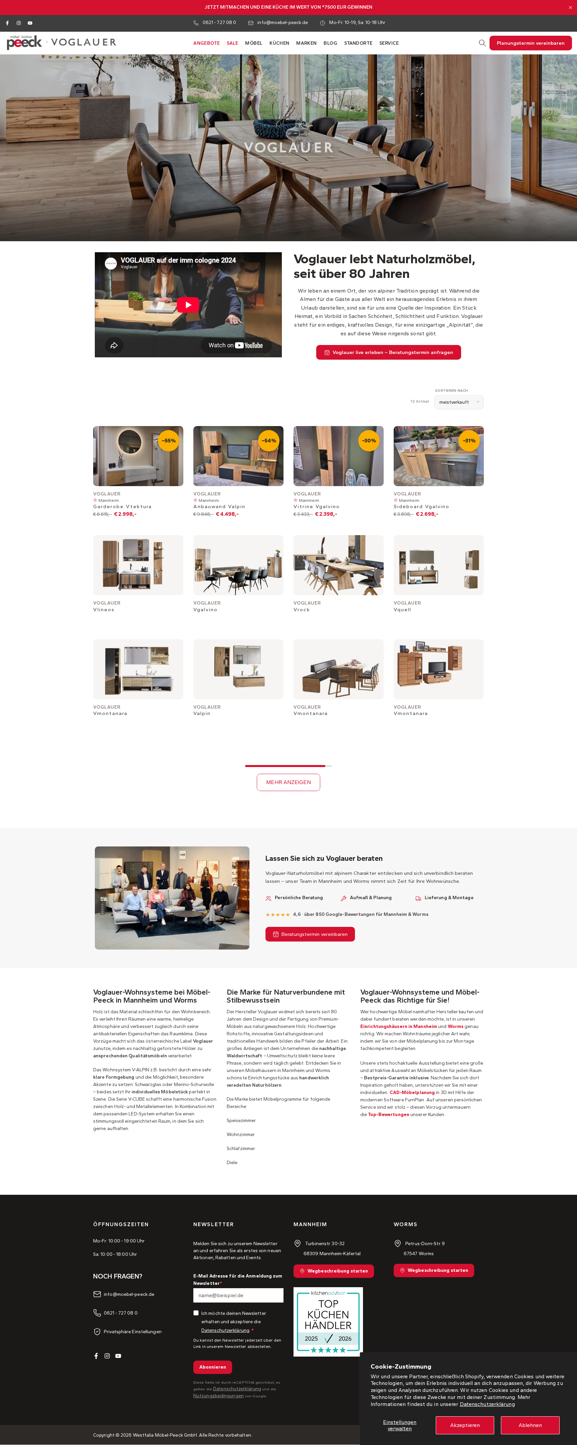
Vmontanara (110, 713)
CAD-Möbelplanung (411, 1092)
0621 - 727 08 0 (219, 22)
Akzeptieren (465, 1425)
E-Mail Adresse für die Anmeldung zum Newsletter (237, 1279)
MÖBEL (253, 43)
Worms (456, 1026)
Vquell (402, 610)
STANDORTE (358, 43)
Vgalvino (205, 610)
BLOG (330, 43)
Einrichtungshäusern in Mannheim (398, 1026)
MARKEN (306, 43)
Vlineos (104, 610)
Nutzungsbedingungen (218, 1396)
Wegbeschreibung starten (338, 1271)
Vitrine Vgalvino (317, 506)
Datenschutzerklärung (487, 1404)
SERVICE (389, 43)
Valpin (202, 713)
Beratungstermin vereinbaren (314, 934)
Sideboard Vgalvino (421, 506)
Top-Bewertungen (388, 1114)
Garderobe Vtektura (122, 506)
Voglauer (106, 494)
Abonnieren (212, 1367)
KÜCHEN (279, 43)
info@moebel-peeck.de (282, 22)
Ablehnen (530, 1425)
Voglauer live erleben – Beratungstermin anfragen (393, 352)
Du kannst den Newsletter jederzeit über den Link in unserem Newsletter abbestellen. (237, 1343)
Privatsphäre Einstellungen (133, 1332)
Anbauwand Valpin (219, 506)
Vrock (302, 610)
